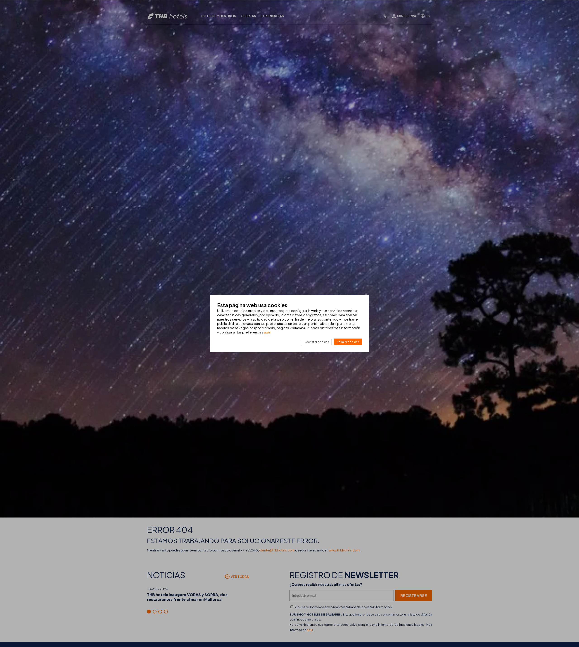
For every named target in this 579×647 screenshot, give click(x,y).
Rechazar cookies (316, 342)
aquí (267, 332)
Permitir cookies (348, 342)
